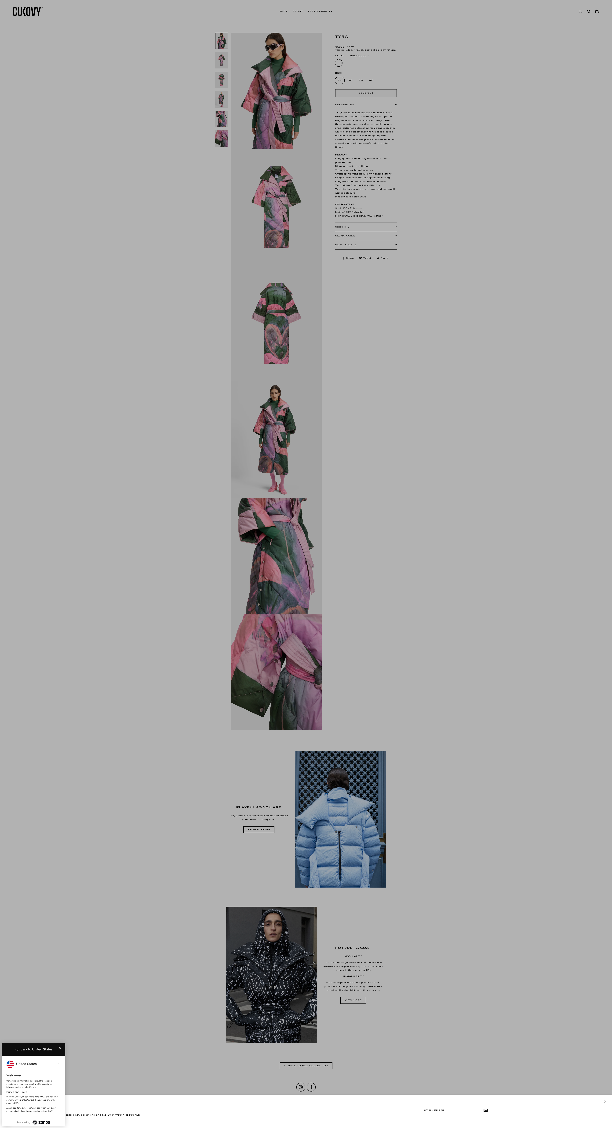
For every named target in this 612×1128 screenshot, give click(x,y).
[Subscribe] (485, 1110)
